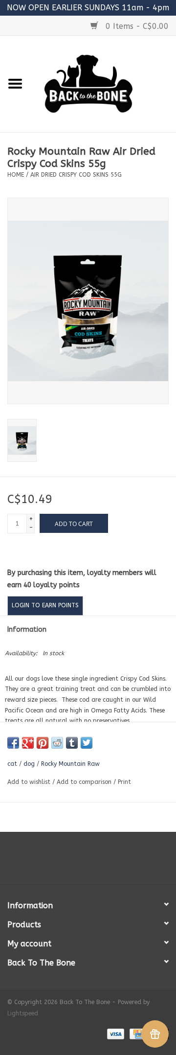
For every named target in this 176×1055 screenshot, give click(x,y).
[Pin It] (42, 743)
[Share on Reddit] (57, 743)
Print (124, 782)
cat (12, 763)
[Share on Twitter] (86, 743)
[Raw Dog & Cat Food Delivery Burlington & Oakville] (103, 83)
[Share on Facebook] (13, 743)
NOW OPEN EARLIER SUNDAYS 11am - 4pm (88, 7)
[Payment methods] (115, 1033)
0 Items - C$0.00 (136, 26)
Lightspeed (22, 1013)
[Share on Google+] (28, 743)
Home (15, 174)
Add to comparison (85, 782)
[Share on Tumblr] (72, 743)
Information (26, 629)
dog (29, 763)
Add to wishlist (28, 782)
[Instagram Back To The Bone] (88, 862)
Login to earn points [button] (45, 605)
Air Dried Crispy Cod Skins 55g (76, 174)
